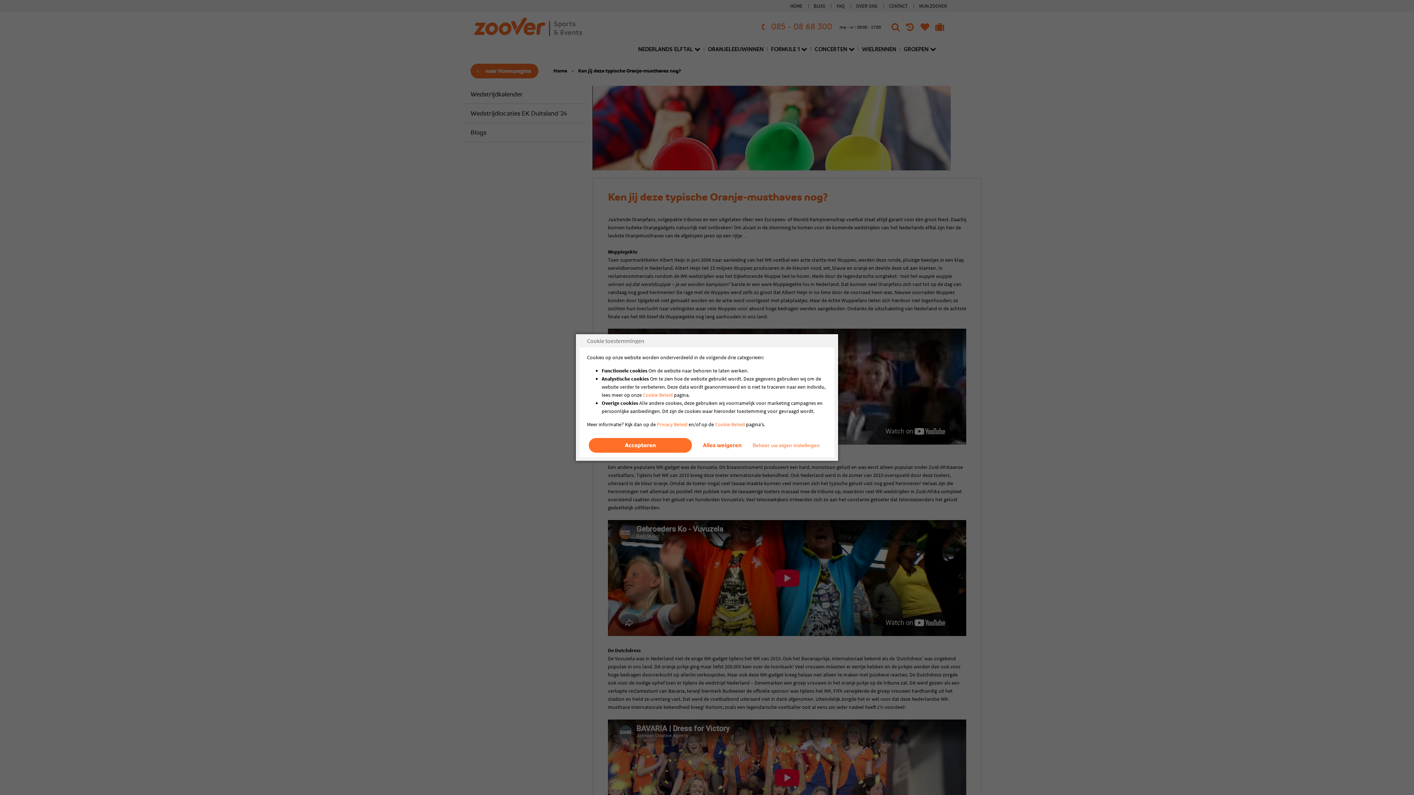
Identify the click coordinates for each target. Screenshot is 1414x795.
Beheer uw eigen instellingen (786, 445)
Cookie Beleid (658, 395)
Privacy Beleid (672, 424)
